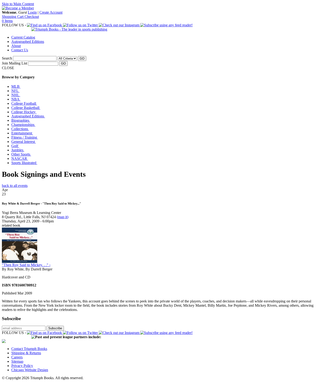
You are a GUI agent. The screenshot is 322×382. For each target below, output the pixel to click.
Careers (17, 357)
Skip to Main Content (18, 4)
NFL (15, 91)
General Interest (23, 142)
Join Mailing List (14, 63)
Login (32, 12)
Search (7, 58)
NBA (16, 99)
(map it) (62, 217)
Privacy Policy (22, 366)
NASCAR (19, 159)
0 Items (7, 21)
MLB (16, 86)
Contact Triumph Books (29, 349)
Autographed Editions (27, 42)
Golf (15, 146)
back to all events (15, 186)
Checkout (32, 17)
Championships (23, 125)
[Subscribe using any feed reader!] (166, 25)
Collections (20, 129)
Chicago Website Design (29, 370)
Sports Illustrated (24, 163)
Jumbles (17, 150)
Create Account (50, 12)
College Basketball (25, 108)
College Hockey (24, 112)
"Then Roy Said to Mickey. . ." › (26, 265)
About (16, 46)
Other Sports (21, 154)
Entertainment (22, 133)
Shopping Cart (13, 17)
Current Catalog (23, 37)
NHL (15, 95)
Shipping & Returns (26, 353)
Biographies (20, 120)
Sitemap (17, 361)
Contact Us (19, 50)
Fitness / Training (24, 137)
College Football (24, 103)
